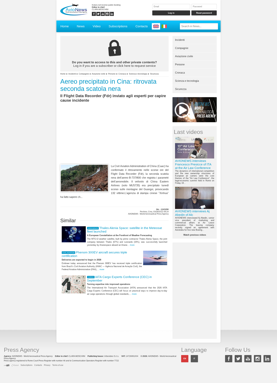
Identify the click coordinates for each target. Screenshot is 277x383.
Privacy (47, 365)
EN (184, 358)
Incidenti (72, 74)
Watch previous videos (194, 235)
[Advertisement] (114, 139)
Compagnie (84, 74)
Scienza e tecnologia (138, 74)
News (81, 26)
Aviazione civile (98, 74)
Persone (112, 74)
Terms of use (57, 365)
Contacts (141, 26)
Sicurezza (154, 74)
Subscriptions (118, 26)
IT (194, 358)
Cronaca (122, 74)
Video (97, 26)
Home (64, 26)
